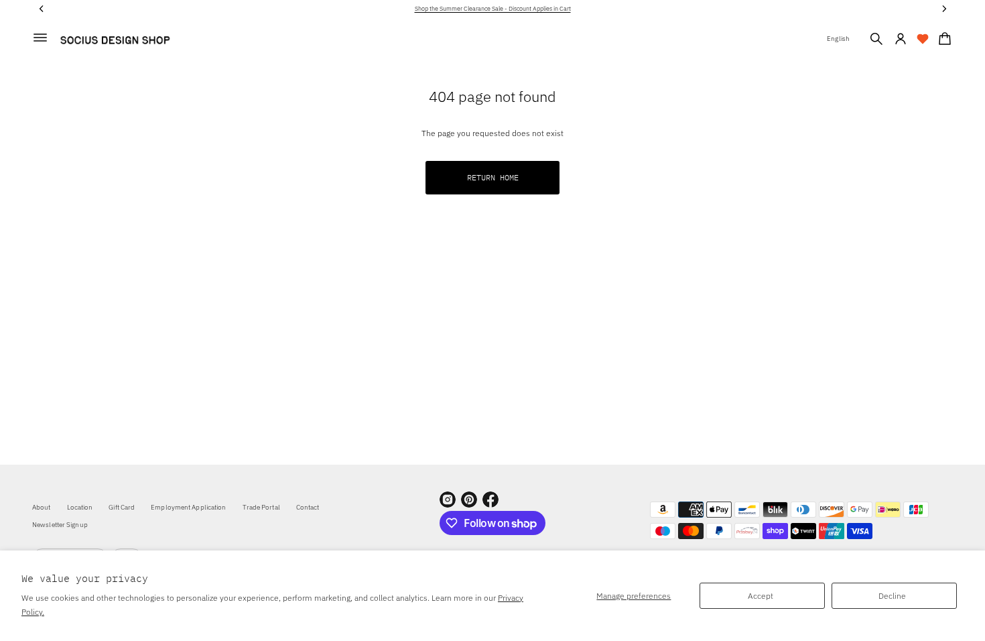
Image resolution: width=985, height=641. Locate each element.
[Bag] (943, 39)
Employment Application (188, 507)
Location (80, 507)
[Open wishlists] (923, 39)
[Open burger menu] (40, 38)
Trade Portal (261, 507)
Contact (308, 507)
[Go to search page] (876, 39)
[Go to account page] (901, 39)
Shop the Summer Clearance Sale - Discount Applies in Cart (493, 8)
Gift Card (122, 507)
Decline (892, 596)
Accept (760, 596)
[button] (876, 39)
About (41, 507)
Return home (493, 177)
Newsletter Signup (60, 524)
